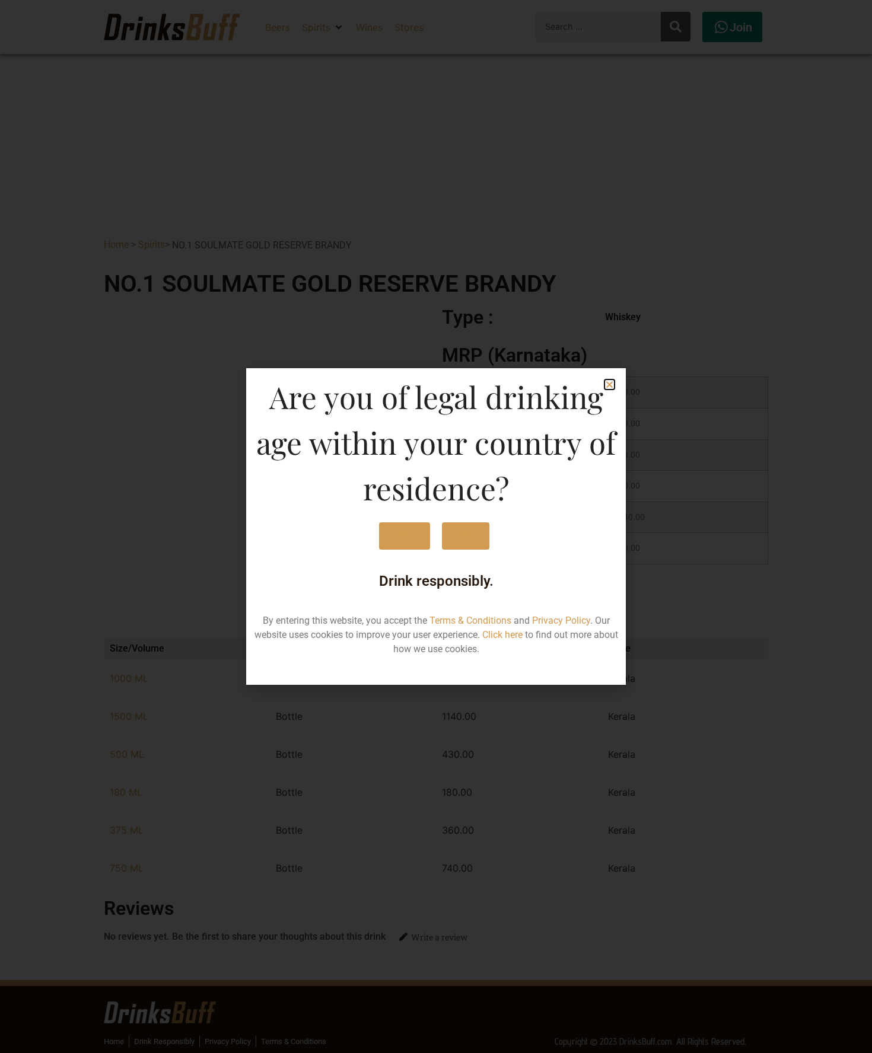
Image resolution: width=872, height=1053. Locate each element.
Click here (502, 634)
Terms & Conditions (470, 620)
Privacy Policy (561, 620)
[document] (436, 526)
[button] (609, 384)
